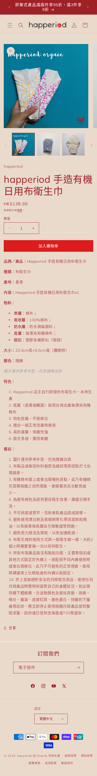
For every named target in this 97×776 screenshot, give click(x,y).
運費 (19, 210)
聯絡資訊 (67, 763)
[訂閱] (78, 667)
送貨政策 (51, 763)
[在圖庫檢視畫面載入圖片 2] (48, 144)
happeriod (24, 755)
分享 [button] (12, 628)
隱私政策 (87, 755)
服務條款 (34, 763)
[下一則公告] (87, 7)
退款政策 (70, 755)
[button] (9, 25)
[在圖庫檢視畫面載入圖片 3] (73, 144)
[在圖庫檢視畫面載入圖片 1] (23, 144)
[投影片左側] (5, 145)
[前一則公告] (9, 7)
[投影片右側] (91, 145)
